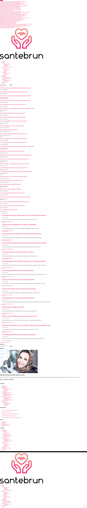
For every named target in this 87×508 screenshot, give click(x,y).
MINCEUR (6, 398)
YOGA (6, 390)
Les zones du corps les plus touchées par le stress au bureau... (12, 192)
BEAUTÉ (3, 75)
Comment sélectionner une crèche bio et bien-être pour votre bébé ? (10, 18)
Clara (2, 89)
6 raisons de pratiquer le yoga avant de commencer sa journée (12, 104)
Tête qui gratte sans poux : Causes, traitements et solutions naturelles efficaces (12, 15)
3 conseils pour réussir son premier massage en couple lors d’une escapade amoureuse (13, 1)
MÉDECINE (4, 76)
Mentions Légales (5, 424)
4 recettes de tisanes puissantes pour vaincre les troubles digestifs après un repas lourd (24, 242)
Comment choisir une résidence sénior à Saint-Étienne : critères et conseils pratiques (17, 146)
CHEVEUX (6, 68)
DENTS (5, 70)
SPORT (5, 431)
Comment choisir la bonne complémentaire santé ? (8, 22)
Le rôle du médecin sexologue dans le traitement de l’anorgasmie (10, 13)
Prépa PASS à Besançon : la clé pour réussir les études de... (12, 125)
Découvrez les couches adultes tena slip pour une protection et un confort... (15, 196)
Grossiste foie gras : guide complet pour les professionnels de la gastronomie (12, 3)
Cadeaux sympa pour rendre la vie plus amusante (10, 410)
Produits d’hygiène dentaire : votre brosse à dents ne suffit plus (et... (14, 138)
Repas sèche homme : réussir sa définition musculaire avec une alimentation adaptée (13, 5)
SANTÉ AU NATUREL (8, 66)
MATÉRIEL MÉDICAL (8, 78)
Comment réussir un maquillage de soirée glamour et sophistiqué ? (10, 2)
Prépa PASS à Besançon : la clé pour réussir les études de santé (10, 9)
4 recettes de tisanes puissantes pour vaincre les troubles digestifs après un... (15, 100)
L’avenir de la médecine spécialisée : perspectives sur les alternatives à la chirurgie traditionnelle (15, 25)
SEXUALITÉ (4, 82)
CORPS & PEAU (7, 69)
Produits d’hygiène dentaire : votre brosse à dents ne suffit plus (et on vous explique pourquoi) (15, 12)
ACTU (3, 62)
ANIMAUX (6, 81)
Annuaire (3, 423)
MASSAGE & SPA (7, 73)
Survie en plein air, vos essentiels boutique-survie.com (10, 413)
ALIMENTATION (7, 397)
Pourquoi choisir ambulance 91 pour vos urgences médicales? (10, 6)
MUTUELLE (6, 65)
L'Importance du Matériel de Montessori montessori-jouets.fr (11, 417)
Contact (3, 83)
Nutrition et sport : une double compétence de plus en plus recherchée (11, 16)
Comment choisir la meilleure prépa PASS (6, 10)
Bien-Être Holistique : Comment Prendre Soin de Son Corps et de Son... (15, 163)
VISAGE (5, 71)
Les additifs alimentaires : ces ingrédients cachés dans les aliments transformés (12, 19)
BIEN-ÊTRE (4, 72)
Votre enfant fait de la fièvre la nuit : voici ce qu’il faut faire (9, 21)
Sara (2, 97)
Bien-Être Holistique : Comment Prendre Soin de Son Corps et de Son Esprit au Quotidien (14, 17)
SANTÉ (3, 63)
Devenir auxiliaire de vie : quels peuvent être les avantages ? (9, 26)
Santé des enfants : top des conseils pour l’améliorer (8, 23)
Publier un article (4, 422)
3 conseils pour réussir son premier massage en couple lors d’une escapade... (15, 87)
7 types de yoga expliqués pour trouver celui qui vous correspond (10, 8)
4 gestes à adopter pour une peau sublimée (6, 27)
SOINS (3, 67)
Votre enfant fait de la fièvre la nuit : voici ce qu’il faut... (11, 180)
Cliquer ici (78, 377)
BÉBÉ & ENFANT (7, 80)
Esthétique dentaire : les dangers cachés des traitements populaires (10, 20)
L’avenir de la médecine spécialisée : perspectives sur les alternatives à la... (15, 201)
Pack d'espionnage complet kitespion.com (8, 415)
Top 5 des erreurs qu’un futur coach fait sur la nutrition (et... (12, 151)
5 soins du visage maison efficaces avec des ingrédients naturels (10, 7)
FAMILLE (3, 79)
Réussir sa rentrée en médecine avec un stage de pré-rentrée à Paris (10, 11)
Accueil (3, 61)
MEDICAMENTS (7, 77)
